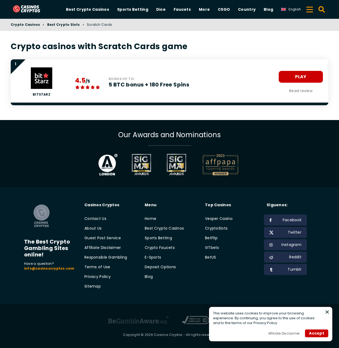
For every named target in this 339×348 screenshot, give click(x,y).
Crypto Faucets (160, 247)
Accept (316, 333)
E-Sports (153, 257)
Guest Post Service (102, 238)
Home (150, 218)
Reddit (295, 257)
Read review (300, 90)
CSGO (224, 9)
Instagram (291, 244)
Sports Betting (132, 9)
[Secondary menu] (309, 8)
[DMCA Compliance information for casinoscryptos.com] (195, 321)
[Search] (322, 9)
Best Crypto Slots (63, 24)
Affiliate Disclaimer (102, 247)
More (204, 9)
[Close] (327, 312)
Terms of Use (97, 267)
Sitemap (92, 286)
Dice (161, 9)
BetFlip (211, 238)
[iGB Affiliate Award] (108, 165)
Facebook (292, 220)
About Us (93, 228)
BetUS (210, 257)
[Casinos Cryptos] (33, 9)
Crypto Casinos (25, 24)
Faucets (182, 9)
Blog (268, 9)
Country (247, 9)
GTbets (212, 247)
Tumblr (294, 269)
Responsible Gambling (105, 257)
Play (300, 77)
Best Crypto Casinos (87, 9)
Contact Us (95, 218)
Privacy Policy (97, 276)
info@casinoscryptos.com (49, 268)
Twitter (294, 232)
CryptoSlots (216, 228)
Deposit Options (160, 267)
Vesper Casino (219, 218)
